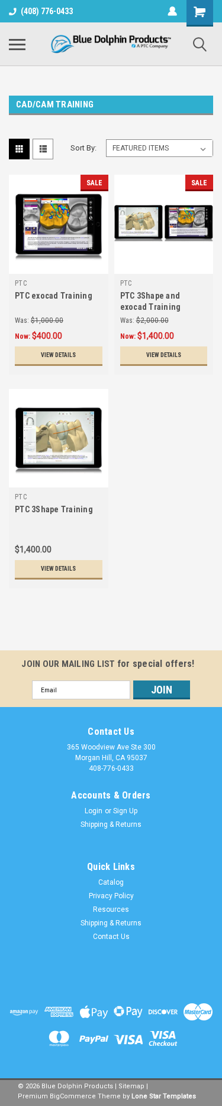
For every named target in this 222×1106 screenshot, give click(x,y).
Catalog (111, 882)
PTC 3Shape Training (54, 509)
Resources (111, 909)
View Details (58, 355)
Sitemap (131, 1086)
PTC (21, 283)
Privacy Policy (111, 896)
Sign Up (125, 811)
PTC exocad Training (53, 295)
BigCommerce (73, 1096)
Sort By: (83, 147)
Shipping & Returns (111, 824)
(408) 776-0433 (47, 11)
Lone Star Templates (163, 1096)
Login (93, 811)
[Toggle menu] (17, 44)
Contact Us (111, 936)
